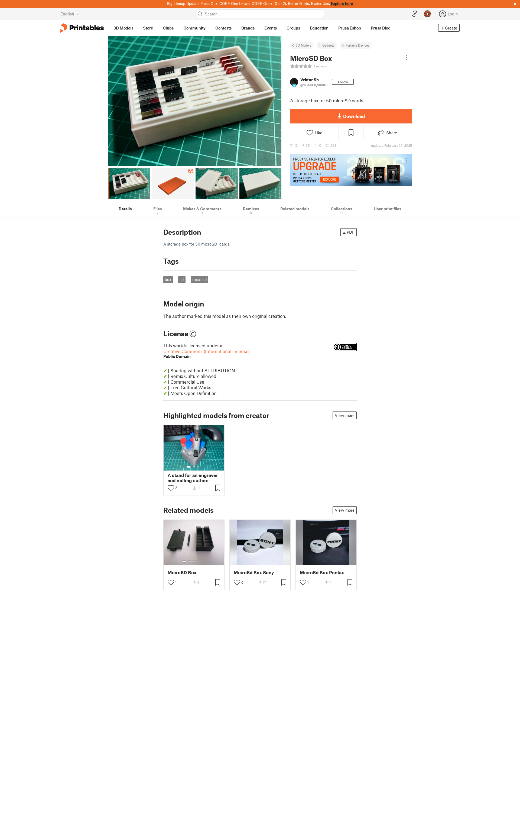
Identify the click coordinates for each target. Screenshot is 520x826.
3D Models (303, 45)
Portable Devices (357, 45)
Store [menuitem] (148, 27)
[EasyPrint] (415, 14)
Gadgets (328, 45)
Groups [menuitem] (293, 27)
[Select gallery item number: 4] (198, 561)
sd (182, 279)
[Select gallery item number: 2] (194, 467)
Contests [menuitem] (223, 27)
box (168, 279)
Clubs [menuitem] (168, 27)
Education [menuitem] (319, 27)
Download (354, 116)
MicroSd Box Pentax (322, 572)
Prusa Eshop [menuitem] (349, 27)
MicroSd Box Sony (254, 572)
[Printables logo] (82, 28)
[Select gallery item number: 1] (188, 467)
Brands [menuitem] (248, 27)
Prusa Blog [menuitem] (381, 27)
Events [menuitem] (270, 27)
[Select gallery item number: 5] (202, 561)
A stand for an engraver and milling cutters (193, 478)
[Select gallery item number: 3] (198, 467)
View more (345, 415)
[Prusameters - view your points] (427, 13)
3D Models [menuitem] (123, 27)
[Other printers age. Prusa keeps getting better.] (351, 170)
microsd (199, 279)
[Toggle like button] (171, 488)
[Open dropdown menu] (406, 57)
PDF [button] (351, 232)
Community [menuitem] (194, 27)
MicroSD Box (182, 572)
